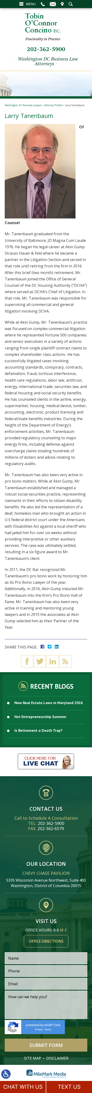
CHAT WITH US (23, 1087)
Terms (48, 1029)
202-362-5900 (46, 49)
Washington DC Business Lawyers (23, 105)
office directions (46, 941)
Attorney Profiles (53, 105)
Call (42, 4)
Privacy (39, 1029)
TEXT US (69, 1087)
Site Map (32, 1058)
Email (52, 4)
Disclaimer (57, 1058)
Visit (62, 4)
